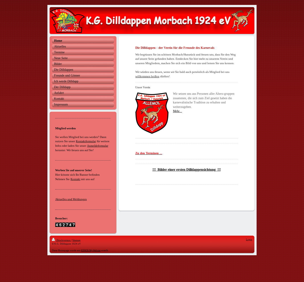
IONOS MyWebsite (91, 250)
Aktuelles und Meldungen (71, 199)
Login (249, 239)
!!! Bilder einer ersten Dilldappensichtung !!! (186, 169)
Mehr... (177, 111)
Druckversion (63, 240)
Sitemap (76, 240)
